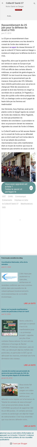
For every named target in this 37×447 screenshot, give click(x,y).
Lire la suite (30, 303)
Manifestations (27, 204)
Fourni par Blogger (19, 443)
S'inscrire (18, 9)
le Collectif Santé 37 (10, 204)
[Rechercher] (34, 3)
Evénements (7, 200)
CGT (4, 196)
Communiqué (20, 196)
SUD (4, 207)
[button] (31, 188)
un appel (13, 47)
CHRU (10, 196)
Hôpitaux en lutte (21, 200)
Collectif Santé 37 (15, 3)
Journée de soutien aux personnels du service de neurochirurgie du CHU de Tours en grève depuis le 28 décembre (15, 373)
